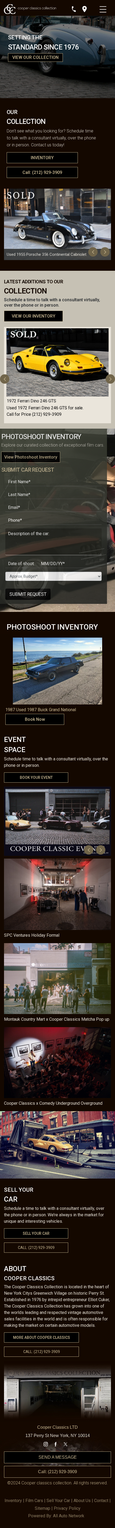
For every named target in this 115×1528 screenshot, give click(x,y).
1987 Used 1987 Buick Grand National (40, 709)
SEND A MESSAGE (58, 1457)
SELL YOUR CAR (36, 1233)
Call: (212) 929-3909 (42, 172)
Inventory (13, 1500)
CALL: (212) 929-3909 (41, 1352)
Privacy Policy (67, 1508)
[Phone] (74, 9)
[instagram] (46, 1444)
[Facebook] (56, 1444)
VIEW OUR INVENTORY (33, 316)
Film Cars (34, 1500)
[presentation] (93, 252)
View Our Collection (35, 57)
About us (82, 1500)
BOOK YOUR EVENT (36, 777)
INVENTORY (42, 157)
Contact (101, 1500)
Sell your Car (58, 1500)
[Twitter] (65, 1444)
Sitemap (42, 1508)
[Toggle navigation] (103, 8)
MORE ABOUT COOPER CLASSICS (41, 1337)
